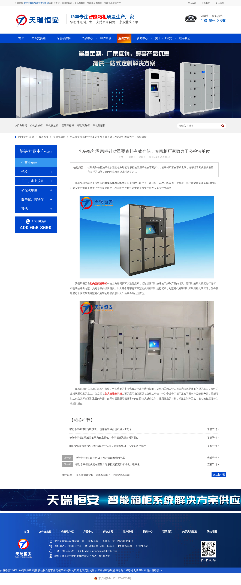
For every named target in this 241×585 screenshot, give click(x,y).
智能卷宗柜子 (102, 475)
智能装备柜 (83, 125)
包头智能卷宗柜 (84, 475)
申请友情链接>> (153, 570)
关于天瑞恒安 (163, 38)
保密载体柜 (64, 38)
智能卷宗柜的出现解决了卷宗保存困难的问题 (100, 457)
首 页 (21, 38)
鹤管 (34, 570)
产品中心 (87, 38)
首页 (32, 137)
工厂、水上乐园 (32, 181)
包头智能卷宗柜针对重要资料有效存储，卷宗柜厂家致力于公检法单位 (108, 137)
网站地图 (219, 3)
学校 (24, 172)
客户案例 (105, 38)
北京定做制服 (87, 570)
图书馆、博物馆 (32, 199)
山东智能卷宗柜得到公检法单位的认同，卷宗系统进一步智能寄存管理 (107, 446)
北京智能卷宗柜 (121, 475)
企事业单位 (59, 137)
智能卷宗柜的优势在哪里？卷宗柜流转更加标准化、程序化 (107, 464)
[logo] (37, 29)
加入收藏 (192, 3)
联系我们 (206, 3)
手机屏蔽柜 (99, 125)
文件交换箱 (39, 38)
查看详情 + (213, 457)
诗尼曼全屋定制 (124, 570)
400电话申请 (25, 570)
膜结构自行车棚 (46, 570)
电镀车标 (61, 570)
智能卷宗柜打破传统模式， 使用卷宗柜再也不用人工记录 (100, 429)
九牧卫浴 (138, 570)
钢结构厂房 (73, 570)
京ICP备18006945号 (123, 541)
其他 (24, 208)
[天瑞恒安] (23, 557)
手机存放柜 (52, 125)
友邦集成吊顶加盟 (105, 570)
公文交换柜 (36, 125)
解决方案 (124, 38)
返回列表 (219, 474)
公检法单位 (29, 190)
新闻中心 (142, 38)
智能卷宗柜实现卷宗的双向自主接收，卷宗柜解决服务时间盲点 (103, 437)
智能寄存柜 (68, 125)
